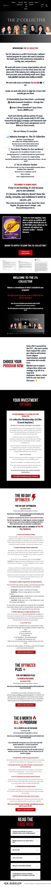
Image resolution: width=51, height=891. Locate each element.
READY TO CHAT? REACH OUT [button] (25, 652)
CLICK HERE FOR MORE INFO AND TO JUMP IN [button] (25, 476)
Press (36, 2)
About (13, 2)
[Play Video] (8, 333)
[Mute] (43, 333)
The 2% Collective (20, 3)
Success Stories (31, 3)
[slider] (26, 333)
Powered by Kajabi (44, 887)
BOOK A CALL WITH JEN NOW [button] (25, 252)
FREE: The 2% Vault (25, 6)
